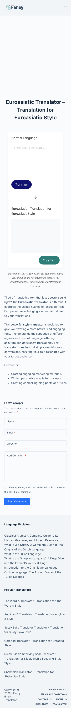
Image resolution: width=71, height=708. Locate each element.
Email (11, 432)
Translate (22, 184)
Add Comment (16, 455)
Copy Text (49, 260)
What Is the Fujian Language (22, 554)
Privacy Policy (58, 689)
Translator (60, 704)
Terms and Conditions (54, 694)
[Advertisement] (35, 52)
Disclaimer (42, 704)
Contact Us (45, 699)
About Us (61, 699)
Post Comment (17, 501)
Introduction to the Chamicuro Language (30, 567)
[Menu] (65, 7)
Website (12, 443)
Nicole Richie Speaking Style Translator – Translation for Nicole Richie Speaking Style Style (32, 658)
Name (11, 421)
